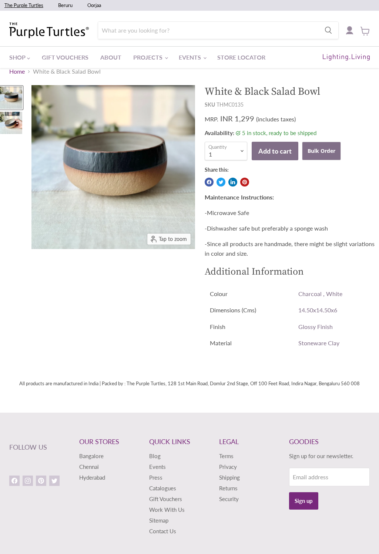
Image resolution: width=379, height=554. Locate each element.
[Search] (328, 30)
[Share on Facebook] (209, 182)
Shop (18, 57)
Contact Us (162, 531)
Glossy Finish (315, 326)
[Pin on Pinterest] (244, 182)
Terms (226, 456)
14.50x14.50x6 (317, 309)
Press (155, 477)
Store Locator (241, 57)
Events (190, 57)
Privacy (228, 466)
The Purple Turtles (23, 5)
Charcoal (310, 293)
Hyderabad (92, 477)
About (110, 57)
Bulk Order (321, 150)
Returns (228, 488)
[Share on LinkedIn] (232, 182)
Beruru (65, 5)
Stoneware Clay (318, 342)
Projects (148, 57)
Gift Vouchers (65, 57)
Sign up (304, 500)
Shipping (229, 477)
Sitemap (158, 520)
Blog (155, 456)
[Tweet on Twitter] (221, 182)
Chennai (89, 466)
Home (17, 71)
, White (332, 293)
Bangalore (91, 456)
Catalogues (162, 488)
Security (229, 499)
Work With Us (167, 509)
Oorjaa (94, 5)
